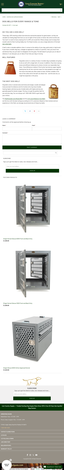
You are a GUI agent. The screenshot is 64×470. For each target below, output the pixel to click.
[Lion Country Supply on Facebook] (27, 455)
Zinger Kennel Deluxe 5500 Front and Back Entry (17, 303)
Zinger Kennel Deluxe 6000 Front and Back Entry (17, 239)
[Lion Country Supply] (34, 4)
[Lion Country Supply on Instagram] (30, 455)
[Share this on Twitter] (25, 111)
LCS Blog (3, 435)
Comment (5, 132)
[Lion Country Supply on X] (33, 455)
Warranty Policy (6, 449)
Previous (53, 17)
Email (33, 125)
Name (4, 125)
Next (59, 17)
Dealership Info (6, 445)
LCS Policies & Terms (7, 438)
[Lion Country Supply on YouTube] (36, 455)
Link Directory (5, 442)
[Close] (11, 460)
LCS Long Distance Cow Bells (36, 99)
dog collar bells (6, 44)
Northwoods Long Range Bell (13, 99)
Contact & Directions (8, 431)
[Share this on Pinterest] (34, 111)
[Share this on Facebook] (30, 111)
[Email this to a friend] (38, 111)
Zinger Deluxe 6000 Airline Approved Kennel (16, 368)
